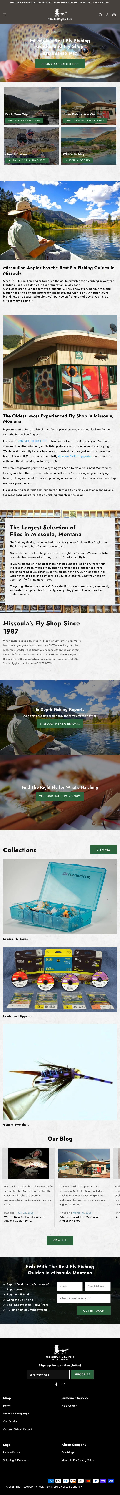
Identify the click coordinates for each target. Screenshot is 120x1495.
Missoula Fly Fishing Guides (26, 160)
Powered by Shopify (70, 1486)
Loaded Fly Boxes (15, 939)
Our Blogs (68, 1452)
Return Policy (11, 1452)
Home (7, 1405)
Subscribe (82, 1374)
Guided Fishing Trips (16, 1413)
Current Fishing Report (17, 1429)
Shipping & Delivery (15, 1460)
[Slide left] (53, 1232)
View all (104, 849)
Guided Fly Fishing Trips (24, 120)
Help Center (69, 1405)
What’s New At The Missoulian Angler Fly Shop (79, 1218)
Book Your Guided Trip (60, 64)
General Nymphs (14, 1124)
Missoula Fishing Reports (60, 723)
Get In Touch (93, 1310)
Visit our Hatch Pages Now (60, 796)
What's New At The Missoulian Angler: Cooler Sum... (24, 1218)
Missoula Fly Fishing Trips (78, 1460)
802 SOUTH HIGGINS (32, 441)
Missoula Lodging (78, 160)
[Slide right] (66, 1232)
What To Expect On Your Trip (85, 120)
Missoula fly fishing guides (75, 456)
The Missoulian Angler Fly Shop (36, 1486)
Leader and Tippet (15, 1016)
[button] (4, 14)
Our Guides (10, 1421)
